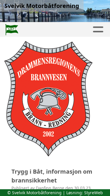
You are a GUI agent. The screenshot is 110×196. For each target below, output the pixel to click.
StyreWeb (93, 192)
